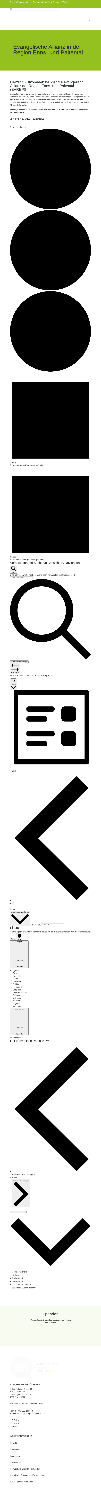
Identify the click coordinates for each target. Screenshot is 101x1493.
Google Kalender (19, 1272)
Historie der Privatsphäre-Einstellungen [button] (27, 1475)
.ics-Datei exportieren (21, 1285)
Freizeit (16, 976)
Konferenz (17, 987)
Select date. (35, 925)
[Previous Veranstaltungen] (51, 900)
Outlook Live (17, 1281)
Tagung (16, 1003)
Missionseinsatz (20, 992)
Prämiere (17, 995)
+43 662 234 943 (25, 1411)
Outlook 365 (17, 1278)
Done (13, 939)
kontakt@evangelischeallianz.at (31, 1414)
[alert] (50, 419)
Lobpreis (17, 990)
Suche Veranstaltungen (19, 662)
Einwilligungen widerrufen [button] (21, 1482)
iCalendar (16, 1275)
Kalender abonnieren (18, 1212)
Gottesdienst (18, 981)
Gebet (15, 979)
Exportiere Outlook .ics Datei (24, 1288)
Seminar (16, 1001)
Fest (15, 973)
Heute (12, 909)
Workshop (17, 1006)
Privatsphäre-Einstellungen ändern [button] (25, 1469)
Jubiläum (17, 984)
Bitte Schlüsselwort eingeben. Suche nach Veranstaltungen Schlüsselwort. (42, 575)
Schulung (17, 998)
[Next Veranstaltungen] (13, 903)
